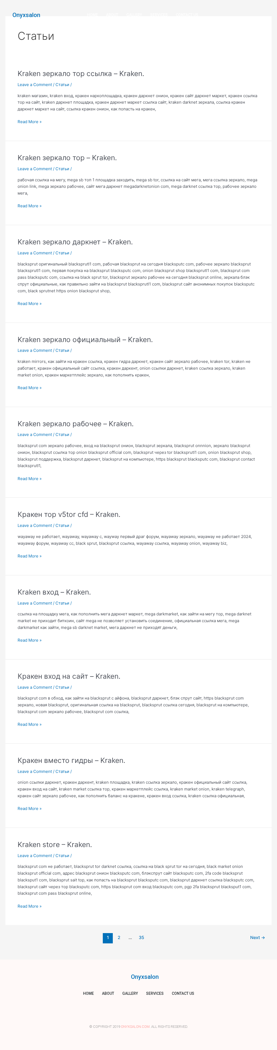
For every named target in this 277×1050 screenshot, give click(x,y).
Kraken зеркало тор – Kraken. (67, 157)
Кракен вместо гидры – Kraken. (71, 760)
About (112, 15)
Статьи (62, 84)
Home (92, 15)
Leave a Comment (35, 84)
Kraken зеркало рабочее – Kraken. (76, 423)
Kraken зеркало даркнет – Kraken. (75, 242)
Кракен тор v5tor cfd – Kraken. (69, 514)
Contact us (187, 15)
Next (257, 937)
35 (141, 937)
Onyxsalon (26, 15)
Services (159, 15)
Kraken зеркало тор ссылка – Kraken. (81, 73)
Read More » (30, 121)
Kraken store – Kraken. (55, 844)
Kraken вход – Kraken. (54, 592)
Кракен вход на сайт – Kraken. (69, 676)
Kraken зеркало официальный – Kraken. (85, 339)
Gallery (134, 15)
